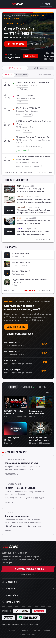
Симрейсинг (12, 595)
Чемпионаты (10, 172)
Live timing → (45, 172)
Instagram (34, 624)
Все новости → (44, 239)
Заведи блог (28, 290)
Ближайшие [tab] (8, 75)
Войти (47, 4)
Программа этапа (15, 43)
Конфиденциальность (31, 631)
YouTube (24, 624)
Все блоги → (45, 290)
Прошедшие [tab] (21, 75)
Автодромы (26, 172)
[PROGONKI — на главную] (17, 4)
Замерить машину (16, 326)
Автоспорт (11, 581)
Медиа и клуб (13, 602)
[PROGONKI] (10, 547)
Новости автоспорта (16, 179)
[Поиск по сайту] (36, 4)
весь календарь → (46, 75)
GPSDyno (10, 588)
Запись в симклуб (26, 574)
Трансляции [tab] (26, 387)
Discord (15, 624)
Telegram (6, 624)
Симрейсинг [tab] (42, 68)
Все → (49, 392)
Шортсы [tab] (42, 387)
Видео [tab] (13, 387)
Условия (46, 631)
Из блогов (11, 247)
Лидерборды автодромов (20, 333)
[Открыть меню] (6, 4)
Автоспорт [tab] (16, 68)
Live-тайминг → (37, 44)
